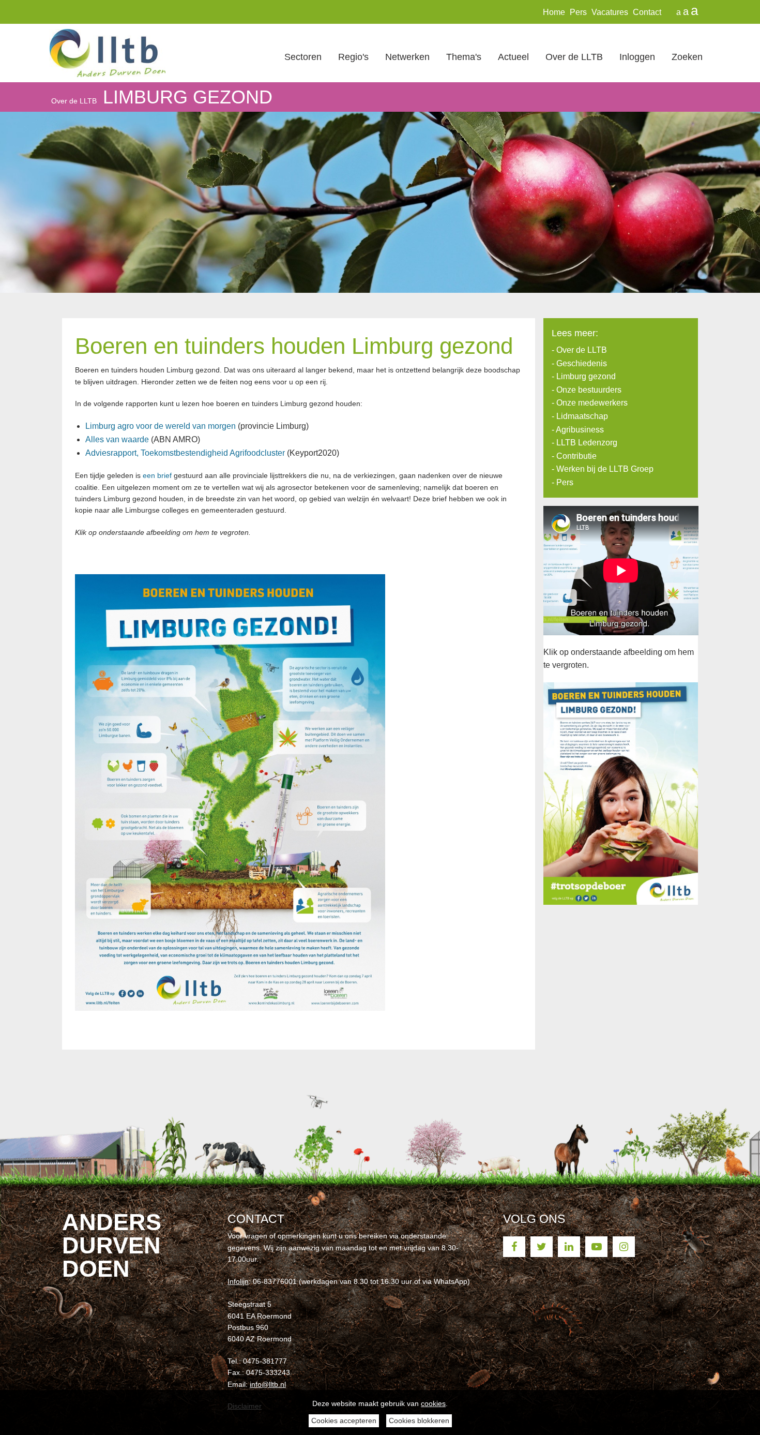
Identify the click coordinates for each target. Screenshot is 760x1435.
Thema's (463, 56)
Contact (647, 12)
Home (554, 12)
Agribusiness (580, 429)
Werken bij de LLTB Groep (604, 469)
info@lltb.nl (268, 1384)
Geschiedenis (581, 363)
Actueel (513, 56)
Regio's (353, 56)
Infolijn (238, 1281)
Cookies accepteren (343, 1420)
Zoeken (687, 56)
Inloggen (637, 56)
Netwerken (407, 56)
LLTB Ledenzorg (586, 442)
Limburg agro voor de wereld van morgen (160, 426)
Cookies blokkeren (419, 1420)
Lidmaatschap (582, 416)
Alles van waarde (117, 439)
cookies (433, 1403)
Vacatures (609, 12)
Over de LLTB (574, 56)
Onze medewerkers (592, 402)
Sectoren (303, 56)
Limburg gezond (187, 97)
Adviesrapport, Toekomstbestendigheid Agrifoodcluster (185, 453)
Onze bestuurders (588, 389)
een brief (157, 475)
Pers (578, 12)
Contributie (576, 456)
